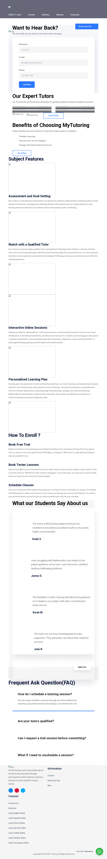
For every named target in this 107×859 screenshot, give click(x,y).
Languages (13, 22)
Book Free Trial (54, 780)
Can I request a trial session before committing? (52, 738)
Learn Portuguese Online (18, 843)
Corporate (74, 15)
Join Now (27, 85)
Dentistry (45, 15)
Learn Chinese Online (17, 838)
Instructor (12, 808)
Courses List (13, 803)
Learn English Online (16, 813)
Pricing (28, 22)
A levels (31, 15)
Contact (51, 776)
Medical (60, 15)
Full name (23, 44)
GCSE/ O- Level (14, 15)
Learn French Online (16, 823)
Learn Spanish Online (17, 818)
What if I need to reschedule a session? (46, 755)
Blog (49, 785)
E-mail (22, 57)
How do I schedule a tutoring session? (45, 694)
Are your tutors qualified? (36, 721)
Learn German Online (17, 828)
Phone (22, 70)
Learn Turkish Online (16, 833)
